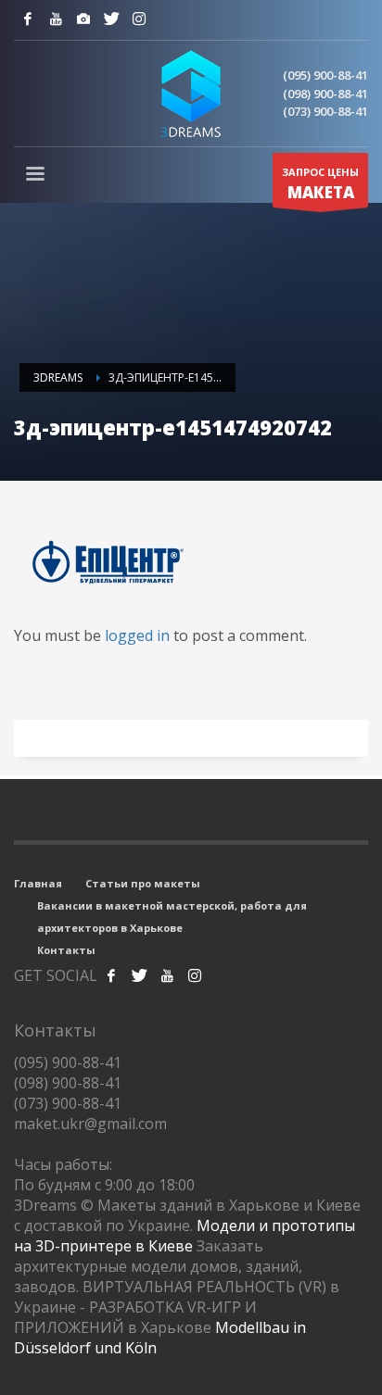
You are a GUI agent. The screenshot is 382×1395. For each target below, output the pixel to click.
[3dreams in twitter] (139, 975)
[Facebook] (28, 18)
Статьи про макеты (142, 883)
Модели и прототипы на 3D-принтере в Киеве (184, 1235)
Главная (38, 883)
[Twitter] (111, 18)
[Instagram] (83, 18)
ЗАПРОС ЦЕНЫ (320, 184)
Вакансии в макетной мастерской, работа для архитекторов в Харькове (172, 917)
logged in (139, 635)
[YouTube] (56, 18)
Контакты (66, 950)
